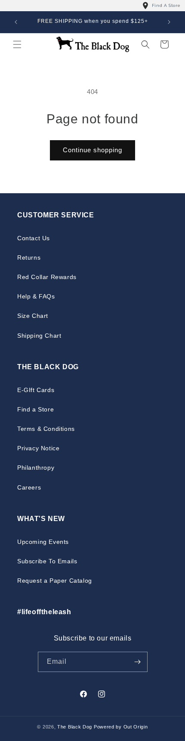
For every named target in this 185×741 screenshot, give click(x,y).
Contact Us (33, 238)
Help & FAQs (36, 296)
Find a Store (35, 409)
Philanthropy (35, 467)
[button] (17, 44)
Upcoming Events (43, 541)
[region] (92, 5)
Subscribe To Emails (47, 561)
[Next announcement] (169, 22)
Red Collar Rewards (47, 276)
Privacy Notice (38, 448)
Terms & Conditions (46, 428)
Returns (28, 257)
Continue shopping (92, 150)
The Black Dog (74, 726)
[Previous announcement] (15, 22)
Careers (29, 487)
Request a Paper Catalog (54, 580)
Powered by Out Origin (121, 726)
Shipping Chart (39, 335)
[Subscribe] (137, 662)
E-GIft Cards (35, 389)
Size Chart (32, 315)
